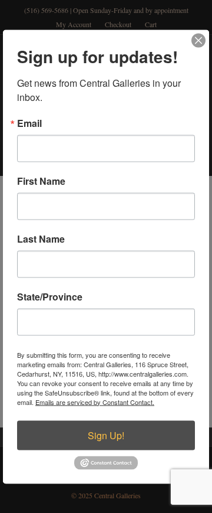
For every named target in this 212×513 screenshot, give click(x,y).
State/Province (49, 296)
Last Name (41, 238)
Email (29, 123)
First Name (41, 180)
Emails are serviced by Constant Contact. (94, 401)
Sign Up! (106, 435)
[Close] (198, 40)
